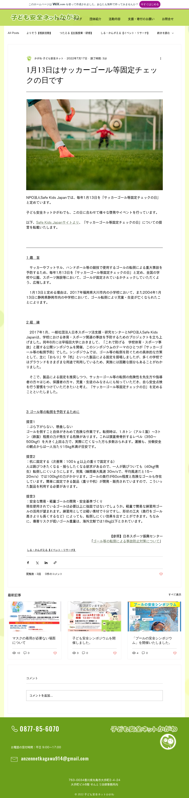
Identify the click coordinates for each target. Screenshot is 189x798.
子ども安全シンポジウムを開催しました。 (94, 640)
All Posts (13, 33)
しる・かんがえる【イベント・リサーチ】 (125, 33)
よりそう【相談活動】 (39, 33)
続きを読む (163, 33)
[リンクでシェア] (55, 562)
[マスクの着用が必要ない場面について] (34, 616)
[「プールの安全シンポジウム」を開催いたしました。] (154, 616)
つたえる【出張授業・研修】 (76, 33)
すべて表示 (174, 594)
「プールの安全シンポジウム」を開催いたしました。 (152, 640)
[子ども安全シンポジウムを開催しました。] (94, 616)
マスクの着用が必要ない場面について (34, 640)
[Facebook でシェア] (28, 562)
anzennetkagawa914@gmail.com (55, 758)
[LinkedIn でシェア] (46, 562)
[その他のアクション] (160, 58)
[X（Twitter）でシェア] (37, 562)
